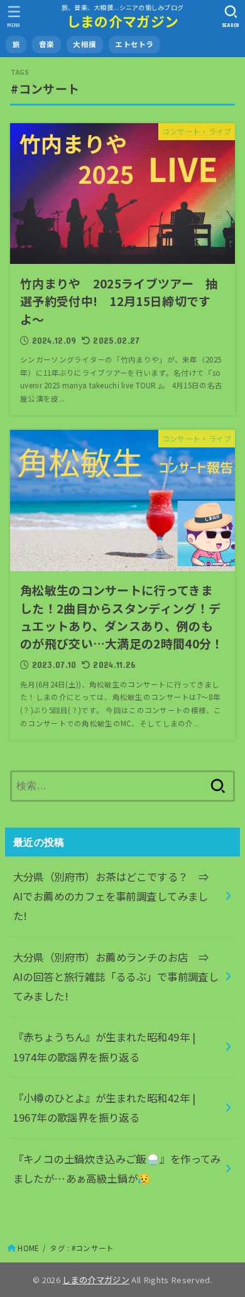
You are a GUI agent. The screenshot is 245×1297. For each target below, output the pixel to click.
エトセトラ (134, 44)
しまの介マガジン (122, 21)
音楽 (47, 44)
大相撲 (84, 44)
